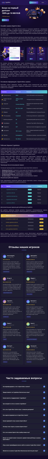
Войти (43, 2)
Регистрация (33, 2)
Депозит (5, 20)
